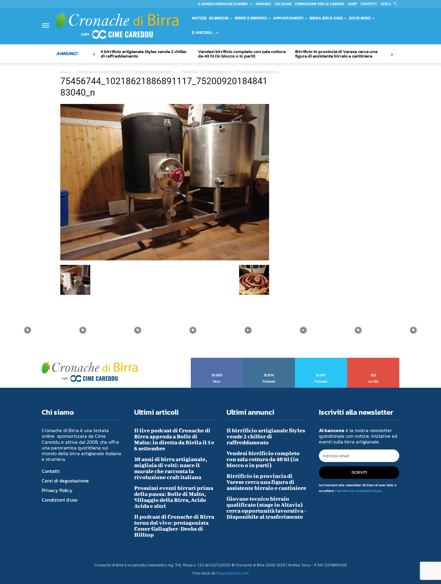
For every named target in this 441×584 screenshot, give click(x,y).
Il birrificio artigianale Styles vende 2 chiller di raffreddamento (144, 53)
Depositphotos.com (232, 573)
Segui (269, 359)
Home (65, 72)
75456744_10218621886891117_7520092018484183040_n (125, 72)
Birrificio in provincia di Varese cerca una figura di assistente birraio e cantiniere (336, 53)
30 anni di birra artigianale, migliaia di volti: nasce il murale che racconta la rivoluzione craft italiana (170, 468)
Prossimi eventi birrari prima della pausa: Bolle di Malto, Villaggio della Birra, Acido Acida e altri (173, 497)
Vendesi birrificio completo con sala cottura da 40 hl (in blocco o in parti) (242, 53)
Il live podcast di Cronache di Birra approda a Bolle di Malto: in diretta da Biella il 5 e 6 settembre (174, 439)
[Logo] (117, 25)
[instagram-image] (27, 330)
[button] (389, 4)
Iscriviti (373, 359)
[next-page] (391, 54)
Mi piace (217, 359)
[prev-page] (94, 54)
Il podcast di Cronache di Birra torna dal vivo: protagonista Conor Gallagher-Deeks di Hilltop (174, 526)
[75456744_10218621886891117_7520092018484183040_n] (164, 258)
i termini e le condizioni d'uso (358, 491)
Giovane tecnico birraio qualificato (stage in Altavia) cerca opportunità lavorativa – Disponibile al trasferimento (266, 508)
